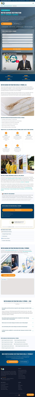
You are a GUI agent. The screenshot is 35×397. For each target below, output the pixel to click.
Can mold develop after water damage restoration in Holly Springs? (17, 326)
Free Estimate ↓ (17, 23)
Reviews (19, 386)
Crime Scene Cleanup (21, 375)
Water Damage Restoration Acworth (7, 340)
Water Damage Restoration (22, 370)
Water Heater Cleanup (4, 389)
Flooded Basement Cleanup (22, 371)
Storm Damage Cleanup (4, 386)
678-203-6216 (31, 0)
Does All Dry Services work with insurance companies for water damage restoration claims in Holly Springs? (17, 319)
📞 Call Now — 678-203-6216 (8, 275)
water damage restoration (10, 178)
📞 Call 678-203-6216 (6, 23)
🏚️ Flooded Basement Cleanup (6, 231)
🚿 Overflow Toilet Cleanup (6, 240)
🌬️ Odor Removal (4, 236)
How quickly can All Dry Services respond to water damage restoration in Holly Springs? (17, 309)
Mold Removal (3, 385)
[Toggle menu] (33, 3)
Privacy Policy (20, 389)
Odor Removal (20, 374)
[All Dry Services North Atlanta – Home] (3, 3)
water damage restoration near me (11, 250)
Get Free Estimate (23, 361)
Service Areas (20, 385)
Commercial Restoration (21, 378)
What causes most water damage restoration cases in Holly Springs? (17, 322)
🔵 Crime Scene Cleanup (5, 238)
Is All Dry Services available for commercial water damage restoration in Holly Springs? (17, 331)
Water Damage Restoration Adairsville (20, 340)
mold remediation (18, 178)
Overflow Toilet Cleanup (21, 376)
